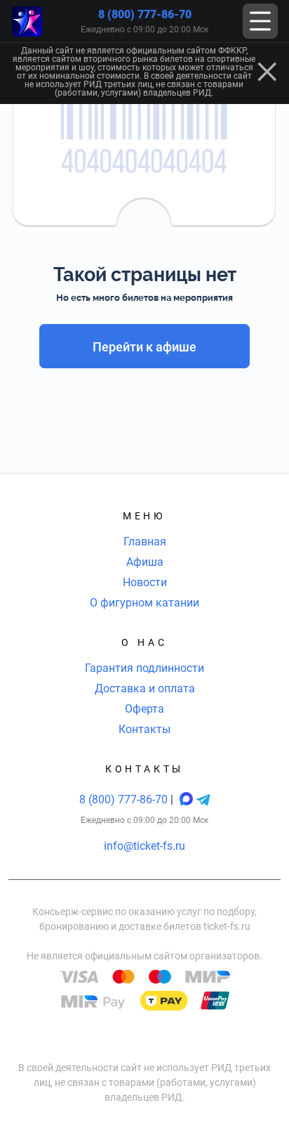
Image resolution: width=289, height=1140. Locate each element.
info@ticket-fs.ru (144, 846)
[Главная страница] (27, 21)
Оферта (144, 708)
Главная (144, 541)
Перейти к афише (144, 346)
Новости (145, 582)
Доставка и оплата (145, 688)
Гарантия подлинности (144, 668)
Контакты (144, 729)
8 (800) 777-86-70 (144, 14)
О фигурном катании (144, 602)
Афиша (144, 562)
